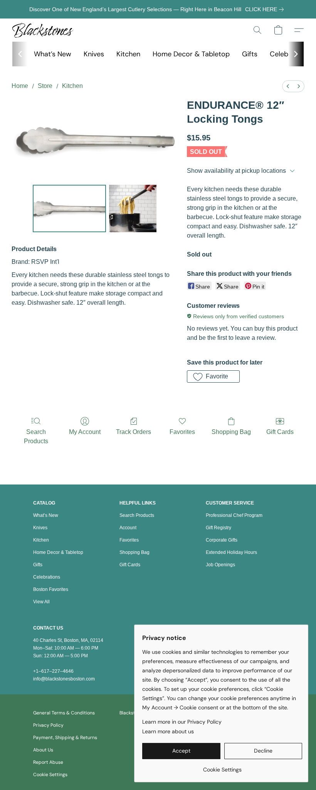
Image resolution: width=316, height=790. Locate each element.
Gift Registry (218, 527)
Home (20, 86)
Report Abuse (48, 762)
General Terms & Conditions (64, 713)
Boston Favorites (50, 589)
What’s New (52, 54)
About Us (43, 750)
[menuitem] (287, 86)
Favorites (182, 432)
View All (41, 601)
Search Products (36, 436)
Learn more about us (168, 731)
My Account (85, 432)
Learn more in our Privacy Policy (182, 721)
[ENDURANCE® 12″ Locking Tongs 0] (69, 209)
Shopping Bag (231, 432)
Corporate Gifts (221, 540)
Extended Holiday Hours (231, 552)
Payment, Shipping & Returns (65, 737)
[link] (266, 9)
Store (45, 86)
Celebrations (46, 577)
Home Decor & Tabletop (191, 54)
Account (127, 527)
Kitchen (128, 54)
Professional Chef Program (234, 515)
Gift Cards (280, 432)
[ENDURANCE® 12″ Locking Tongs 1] (133, 209)
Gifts (249, 54)
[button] (43, 30)
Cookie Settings (50, 774)
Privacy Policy (48, 725)
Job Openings (220, 564)
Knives (94, 54)
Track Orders (133, 432)
